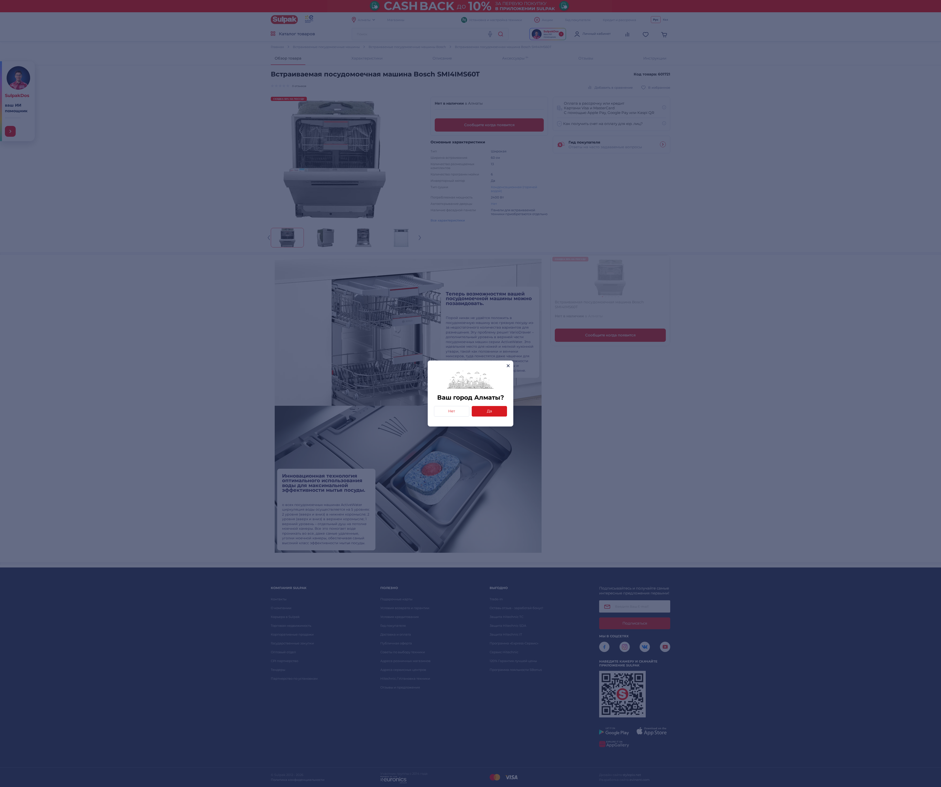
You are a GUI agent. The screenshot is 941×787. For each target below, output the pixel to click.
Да (489, 411)
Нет (451, 411)
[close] (508, 365)
